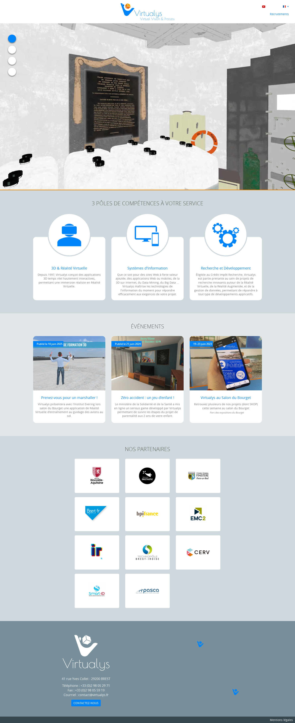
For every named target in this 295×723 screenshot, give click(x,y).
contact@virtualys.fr (93, 695)
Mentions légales (281, 720)
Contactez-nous (86, 703)
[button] (204, 644)
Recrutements (279, 14)
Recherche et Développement (226, 268)
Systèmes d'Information (147, 268)
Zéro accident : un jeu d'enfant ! (147, 397)
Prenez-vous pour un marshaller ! (69, 397)
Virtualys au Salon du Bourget (226, 397)
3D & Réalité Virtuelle (69, 268)
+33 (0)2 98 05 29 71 (95, 685)
